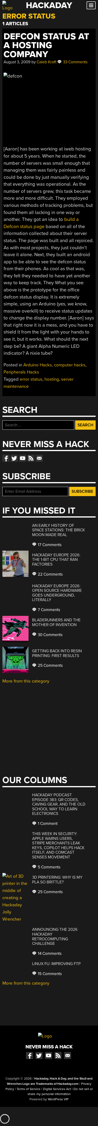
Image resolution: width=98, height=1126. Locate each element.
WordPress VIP (58, 1099)
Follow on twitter (14, 458)
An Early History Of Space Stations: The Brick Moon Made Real (58, 530)
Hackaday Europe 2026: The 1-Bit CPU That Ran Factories (56, 560)
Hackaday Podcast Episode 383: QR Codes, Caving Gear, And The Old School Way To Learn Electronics (58, 804)
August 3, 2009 (17, 62)
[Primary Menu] (91, 5)
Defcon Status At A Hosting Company (46, 45)
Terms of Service (28, 1089)
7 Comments (48, 609)
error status (31, 379)
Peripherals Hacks (21, 372)
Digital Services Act (57, 1089)
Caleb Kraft (46, 62)
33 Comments (75, 62)
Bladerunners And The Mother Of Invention (56, 622)
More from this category (25, 681)
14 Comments (49, 953)
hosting (51, 379)
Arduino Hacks (37, 365)
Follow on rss (30, 458)
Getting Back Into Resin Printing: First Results (57, 653)
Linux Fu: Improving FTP (56, 963)
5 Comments (48, 867)
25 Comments (50, 665)
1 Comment (47, 823)
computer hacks (69, 365)
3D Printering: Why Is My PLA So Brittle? (57, 880)
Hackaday (49, 5)
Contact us (39, 458)
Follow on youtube (22, 458)
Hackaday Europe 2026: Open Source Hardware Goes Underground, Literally (57, 593)
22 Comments (50, 574)
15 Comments (49, 973)
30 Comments (50, 634)
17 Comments (49, 544)
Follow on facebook (6, 458)
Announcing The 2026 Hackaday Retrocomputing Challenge (55, 936)
